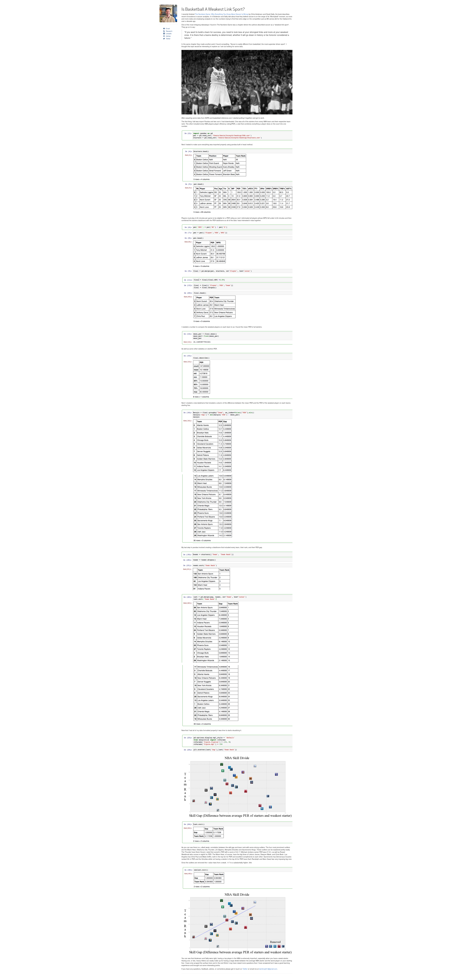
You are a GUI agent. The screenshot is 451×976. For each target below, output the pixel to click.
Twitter (167, 38)
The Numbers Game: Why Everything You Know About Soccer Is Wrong (221, 14)
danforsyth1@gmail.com (268, 969)
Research (168, 31)
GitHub (168, 36)
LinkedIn (168, 33)
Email (167, 28)
